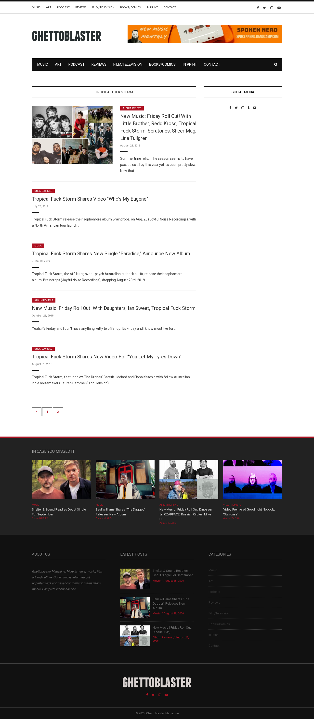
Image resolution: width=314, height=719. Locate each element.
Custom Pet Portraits (218, 143)
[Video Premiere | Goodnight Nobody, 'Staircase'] (252, 481)
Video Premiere (232, 505)
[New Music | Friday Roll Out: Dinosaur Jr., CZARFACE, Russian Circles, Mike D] (188, 481)
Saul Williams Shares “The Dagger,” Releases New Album (171, 603)
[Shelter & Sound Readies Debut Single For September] (61, 481)
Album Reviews (132, 108)
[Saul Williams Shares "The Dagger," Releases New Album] (125, 481)
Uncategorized (43, 191)
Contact (170, 7)
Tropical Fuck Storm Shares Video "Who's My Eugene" (90, 199)
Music (36, 7)
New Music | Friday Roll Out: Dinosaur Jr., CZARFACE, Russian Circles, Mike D (185, 514)
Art (48, 7)
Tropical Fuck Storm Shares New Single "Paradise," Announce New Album (111, 253)
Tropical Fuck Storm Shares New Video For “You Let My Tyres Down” (107, 357)
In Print (152, 7)
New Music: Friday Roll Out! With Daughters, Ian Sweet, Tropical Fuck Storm (114, 308)
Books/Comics (130, 7)
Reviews (81, 7)
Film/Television (103, 7)
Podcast (63, 7)
